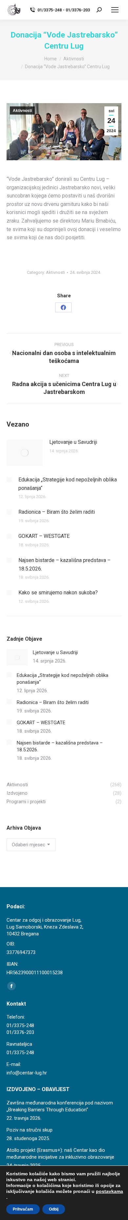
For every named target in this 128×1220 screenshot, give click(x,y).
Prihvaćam (23, 1209)
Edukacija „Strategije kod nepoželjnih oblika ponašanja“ (67, 484)
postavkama (109, 1191)
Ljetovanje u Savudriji (73, 442)
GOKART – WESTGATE (44, 536)
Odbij (53, 1209)
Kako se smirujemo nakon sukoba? (58, 592)
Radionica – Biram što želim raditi (56, 512)
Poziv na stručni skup (30, 1130)
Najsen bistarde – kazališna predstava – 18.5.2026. (64, 564)
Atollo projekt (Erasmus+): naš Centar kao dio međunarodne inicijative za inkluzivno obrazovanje (60, 1153)
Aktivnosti (22, 110)
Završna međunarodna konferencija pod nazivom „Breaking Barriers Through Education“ (60, 1106)
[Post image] (25, 453)
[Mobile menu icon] (114, 9)
